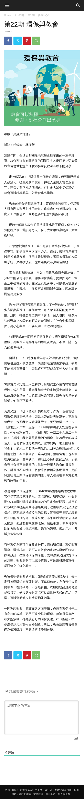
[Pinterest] (27, 41)
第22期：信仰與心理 (39, 15)
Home (7, 15)
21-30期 (19, 15)
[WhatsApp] (36, 41)
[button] (6, 5)
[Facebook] (8, 41)
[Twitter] (17, 41)
